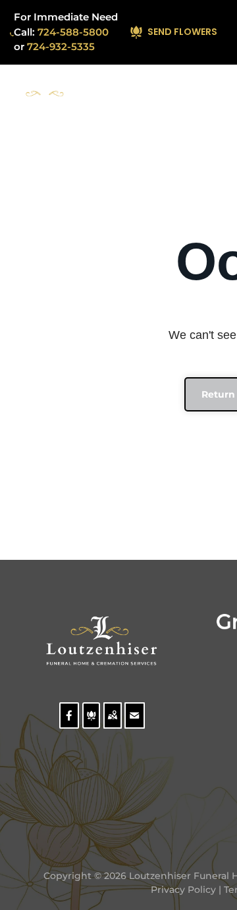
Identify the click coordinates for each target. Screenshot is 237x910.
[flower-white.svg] (91, 723)
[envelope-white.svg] (135, 723)
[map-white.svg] (112, 723)
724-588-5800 (73, 32)
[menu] (217, 95)
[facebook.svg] (69, 723)
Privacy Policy (183, 889)
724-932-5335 (61, 46)
